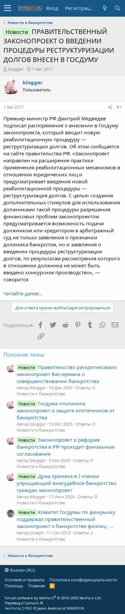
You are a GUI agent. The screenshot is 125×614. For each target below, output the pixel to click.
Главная (36, 586)
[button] (7, 8)
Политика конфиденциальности (83, 580)
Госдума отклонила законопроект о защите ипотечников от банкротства (66, 410)
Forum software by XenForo (53, 597)
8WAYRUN (75, 608)
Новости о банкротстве (41, 394)
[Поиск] (117, 8)
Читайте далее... (23, 293)
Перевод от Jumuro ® (24, 602)
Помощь (14, 586)
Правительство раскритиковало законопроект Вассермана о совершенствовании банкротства (67, 374)
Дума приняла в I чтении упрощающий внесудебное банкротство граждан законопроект (66, 483)
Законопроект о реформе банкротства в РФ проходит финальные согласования (66, 446)
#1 (119, 107)
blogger (16, 69)
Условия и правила (24, 580)
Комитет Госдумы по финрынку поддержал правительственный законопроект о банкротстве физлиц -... (66, 519)
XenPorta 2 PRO (18, 608)
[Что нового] (104, 8)
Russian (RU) (22, 570)
